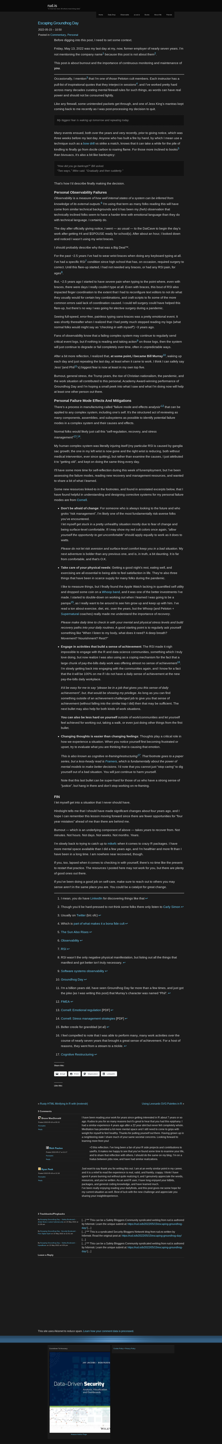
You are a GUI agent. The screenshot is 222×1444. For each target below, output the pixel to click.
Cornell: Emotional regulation (81, 1010)
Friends (169, 15)
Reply (40, 1129)
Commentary (58, 34)
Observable (124, 15)
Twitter (81, 915)
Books (147, 15)
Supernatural (70, 614)
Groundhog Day (72, 979)
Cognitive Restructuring (77, 1054)
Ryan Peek (47, 1169)
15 (72, 602)
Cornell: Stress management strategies (88, 1018)
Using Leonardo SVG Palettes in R (162, 1103)
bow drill (89, 143)
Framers (111, 761)
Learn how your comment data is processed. (108, 1331)
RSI (63, 949)
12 (162, 406)
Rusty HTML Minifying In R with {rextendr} (64, 1103)
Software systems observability (82, 971)
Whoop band (111, 592)
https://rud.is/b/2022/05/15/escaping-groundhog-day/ (152, 1235)
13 (75, 436)
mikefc (112, 843)
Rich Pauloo (56, 1148)
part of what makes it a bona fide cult (99, 923)
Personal (72, 34)
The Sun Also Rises (75, 932)
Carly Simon (171, 907)
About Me (158, 15)
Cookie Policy (118, 1348)
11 (75, 366)
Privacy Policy (130, 1348)
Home (101, 15)
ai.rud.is (137, 15)
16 (178, 662)
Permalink (42, 1126)
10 (164, 355)
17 (138, 755)
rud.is (52, 5)
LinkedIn (96, 898)
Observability (70, 940)
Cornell (82, 500)
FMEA (65, 1001)
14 (78, 436)
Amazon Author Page (79, 1434)
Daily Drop (112, 15)
